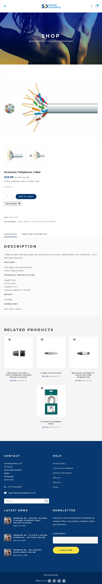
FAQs (55, 487)
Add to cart (26, 197)
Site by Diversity (51, 575)
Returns (56, 477)
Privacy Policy (59, 463)
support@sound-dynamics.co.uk (21, 493)
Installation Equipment (44, 221)
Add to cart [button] (30, 339)
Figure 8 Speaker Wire (51, 423)
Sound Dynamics (36, 41)
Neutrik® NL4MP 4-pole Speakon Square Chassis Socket (18, 375)
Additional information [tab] (34, 234)
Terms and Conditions (63, 468)
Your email (59, 533)
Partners (57, 482)
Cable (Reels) (23, 221)
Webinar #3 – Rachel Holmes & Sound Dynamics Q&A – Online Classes (30, 520)
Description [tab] (10, 234)
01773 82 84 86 (15, 487)
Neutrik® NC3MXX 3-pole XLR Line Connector (83, 375)
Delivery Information (62, 473)
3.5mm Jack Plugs (51, 373)
